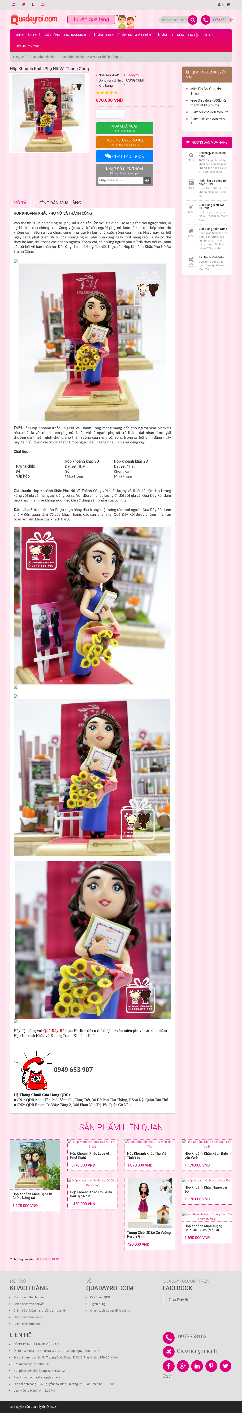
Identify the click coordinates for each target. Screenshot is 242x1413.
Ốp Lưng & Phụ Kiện (136, 35)
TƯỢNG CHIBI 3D (48, 1259)
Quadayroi (131, 75)
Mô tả (20, 202)
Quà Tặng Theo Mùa (168, 35)
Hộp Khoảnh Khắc (28, 35)
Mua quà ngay (124, 128)
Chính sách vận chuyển (29, 1304)
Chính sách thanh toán (29, 1297)
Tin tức (33, 46)
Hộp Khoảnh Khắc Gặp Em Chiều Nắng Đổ (32, 1196)
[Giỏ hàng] (228, 4)
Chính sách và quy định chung (110, 1310)
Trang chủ (19, 57)
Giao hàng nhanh (197, 1351)
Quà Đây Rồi (179, 1299)
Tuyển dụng (98, 1304)
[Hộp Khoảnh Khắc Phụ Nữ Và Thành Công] (49, 113)
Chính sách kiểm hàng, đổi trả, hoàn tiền (40, 1310)
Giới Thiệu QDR (100, 1297)
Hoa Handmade (75, 35)
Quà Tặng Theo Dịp (201, 35)
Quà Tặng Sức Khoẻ (104, 35)
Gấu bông (52, 35)
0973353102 (222, 20)
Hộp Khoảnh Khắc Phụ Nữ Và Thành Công (90, 57)
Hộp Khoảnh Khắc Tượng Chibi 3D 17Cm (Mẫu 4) (203, 1228)
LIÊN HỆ (20, 46)
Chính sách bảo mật (27, 1324)
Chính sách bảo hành (28, 1317)
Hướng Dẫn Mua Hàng (58, 202)
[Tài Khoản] (221, 4)
